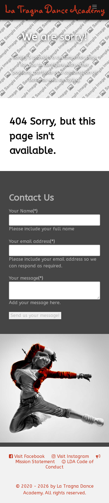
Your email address (32, 241)
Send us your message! (35, 315)
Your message (26, 278)
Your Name (23, 211)
